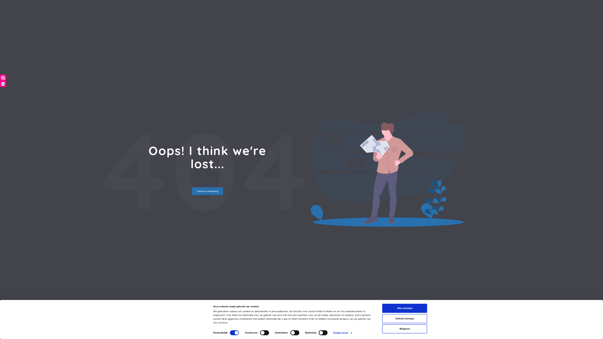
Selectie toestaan (404, 318)
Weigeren (404, 328)
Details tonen (340, 332)
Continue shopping (207, 191)
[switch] (264, 332)
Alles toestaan (405, 308)
